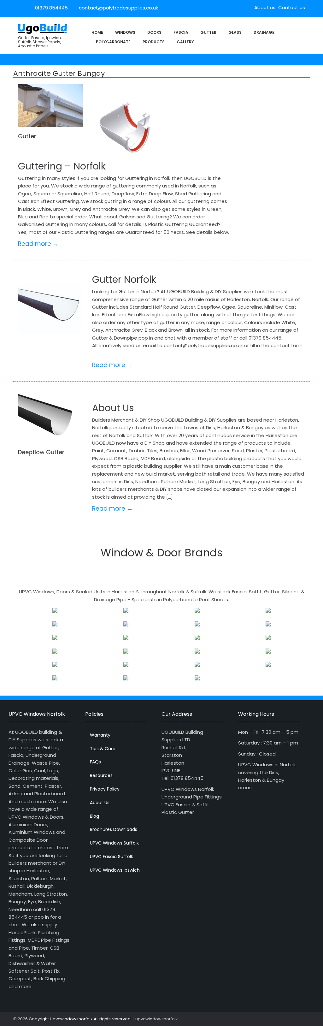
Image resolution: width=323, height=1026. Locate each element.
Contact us (291, 7)
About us (264, 7)
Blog (94, 816)
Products (154, 41)
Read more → (38, 244)
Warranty (100, 735)
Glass (235, 32)
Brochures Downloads (113, 829)
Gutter (208, 32)
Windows (125, 32)
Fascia (180, 32)
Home (97, 32)
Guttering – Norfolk (62, 166)
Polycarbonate (113, 41)
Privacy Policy (105, 789)
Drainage (264, 32)
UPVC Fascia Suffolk (111, 856)
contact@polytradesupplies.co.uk (118, 7)
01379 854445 (51, 7)
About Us (113, 408)
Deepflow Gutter (41, 452)
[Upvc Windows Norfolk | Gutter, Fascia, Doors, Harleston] (42, 28)
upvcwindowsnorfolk (156, 1019)
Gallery (185, 41)
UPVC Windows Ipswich (115, 870)
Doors (154, 32)
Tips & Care (102, 748)
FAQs (95, 762)
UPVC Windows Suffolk (114, 843)
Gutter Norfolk (124, 279)
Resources (101, 775)
